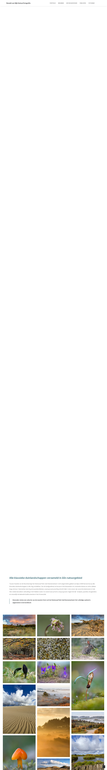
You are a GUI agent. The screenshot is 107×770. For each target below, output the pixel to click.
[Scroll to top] (103, 766)
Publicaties (83, 3)
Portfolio (53, 3)
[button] (99, 3)
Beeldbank (61, 3)
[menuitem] (53, 3)
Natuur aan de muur (71, 3)
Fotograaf (92, 3)
